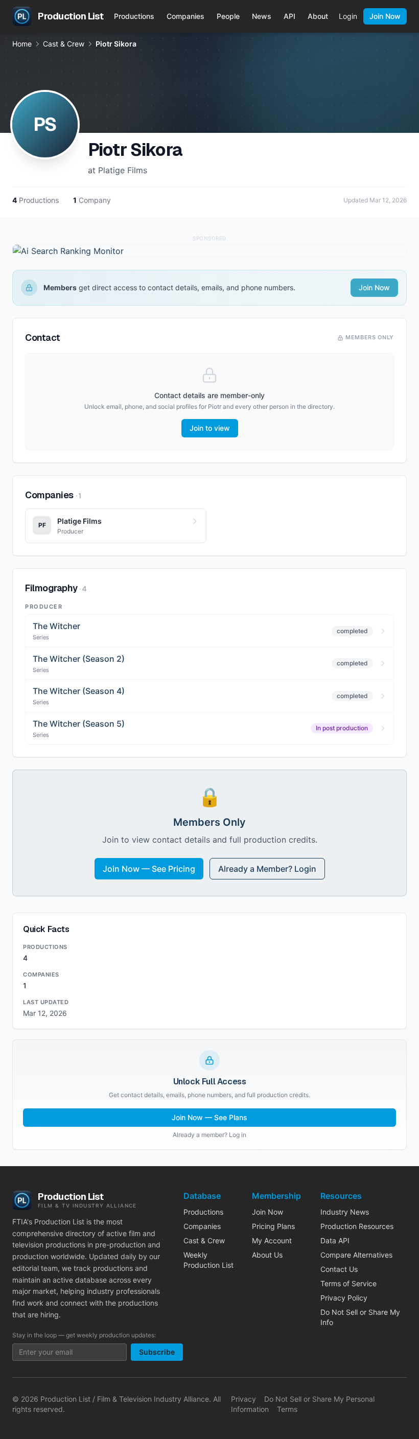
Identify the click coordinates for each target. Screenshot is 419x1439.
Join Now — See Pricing (149, 869)
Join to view (210, 428)
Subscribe (157, 1352)
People (228, 16)
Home (22, 43)
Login (348, 16)
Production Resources (356, 1226)
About (318, 16)
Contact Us (339, 1269)
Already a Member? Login (267, 869)
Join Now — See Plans (209, 1117)
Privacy (243, 1399)
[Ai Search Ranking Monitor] (209, 251)
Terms (287, 1409)
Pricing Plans (273, 1226)
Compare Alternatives (356, 1254)
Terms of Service (348, 1283)
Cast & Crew (63, 43)
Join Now (385, 16)
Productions (134, 16)
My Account (272, 1240)
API (289, 16)
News (261, 16)
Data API (335, 1240)
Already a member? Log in (209, 1135)
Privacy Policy (343, 1297)
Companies (185, 16)
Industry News (344, 1212)
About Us (267, 1254)
